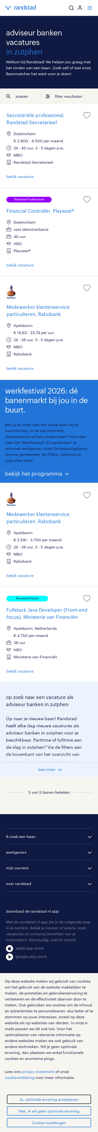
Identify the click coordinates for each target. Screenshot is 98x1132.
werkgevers (16, 852)
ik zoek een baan (21, 836)
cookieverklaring (19, 1077)
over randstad (18, 883)
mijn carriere (17, 868)
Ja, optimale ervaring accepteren (48, 1099)
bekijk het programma (33, 473)
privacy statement (38, 1071)
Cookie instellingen (49, 1122)
